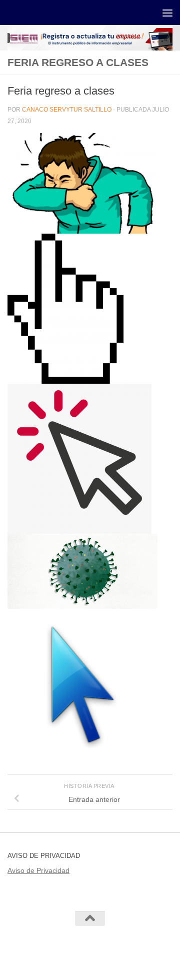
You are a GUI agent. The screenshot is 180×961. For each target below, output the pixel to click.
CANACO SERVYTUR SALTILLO (67, 109)
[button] (165, 40)
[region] (90, 38)
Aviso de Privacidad (39, 870)
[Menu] (167, 12)
